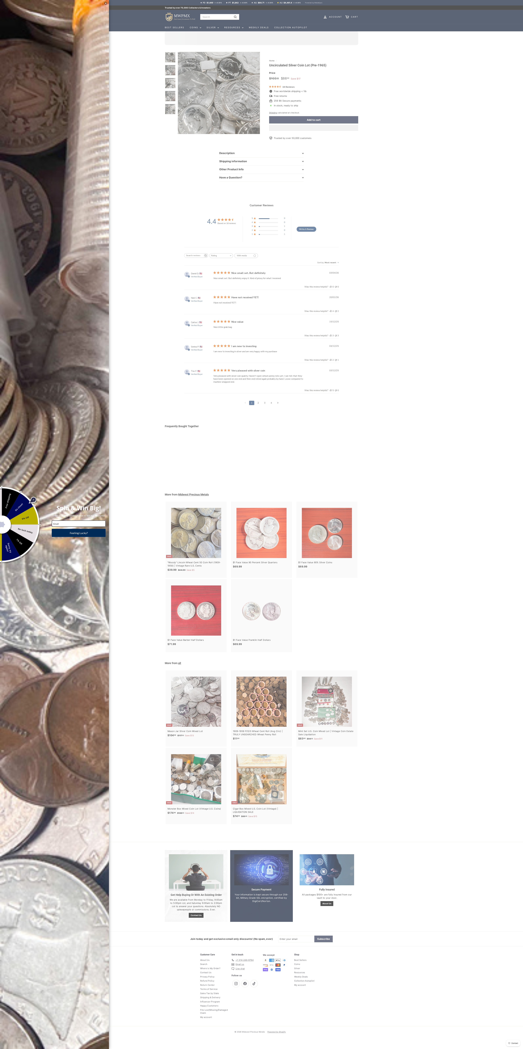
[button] (105, 3)
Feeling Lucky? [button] (79, 533)
